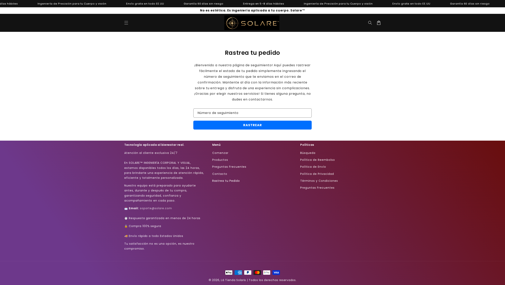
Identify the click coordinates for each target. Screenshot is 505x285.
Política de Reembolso (317, 160)
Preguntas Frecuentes (229, 167)
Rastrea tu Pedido (226, 181)
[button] (126, 22)
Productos (220, 160)
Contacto (219, 174)
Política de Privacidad (317, 174)
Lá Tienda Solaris (233, 280)
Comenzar (220, 153)
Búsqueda (307, 153)
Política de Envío (313, 167)
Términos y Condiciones (319, 181)
